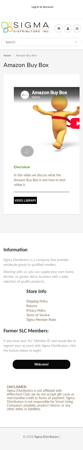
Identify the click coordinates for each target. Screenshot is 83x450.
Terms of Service (38, 315)
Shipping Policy (37, 301)
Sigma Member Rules (41, 320)
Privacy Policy (36, 310)
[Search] (76, 42)
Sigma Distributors (46, 436)
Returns (31, 306)
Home (7, 55)
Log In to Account (42, 7)
